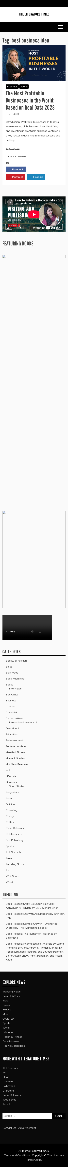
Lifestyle (11, 776)
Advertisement (27, 1127)
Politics (10, 822)
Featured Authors (16, 746)
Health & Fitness (15, 752)
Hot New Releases (17, 764)
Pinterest (17, 177)
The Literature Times (34, 14)
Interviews (15, 688)
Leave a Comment (17, 156)
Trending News (15, 864)
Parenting (11, 810)
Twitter (38, 169)
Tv (7, 870)
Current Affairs (14, 718)
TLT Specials (13, 852)
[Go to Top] (63, 1163)
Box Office (12, 694)
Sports (10, 846)
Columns (11, 706)
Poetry (10, 816)
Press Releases (15, 828)
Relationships (14, 834)
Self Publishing (14, 840)
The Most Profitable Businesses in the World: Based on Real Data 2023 (30, 100)
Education (11, 734)
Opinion (10, 804)
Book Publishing (15, 678)
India (8, 770)
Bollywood (12, 672)
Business (12, 86)
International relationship (23, 722)
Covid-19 (11, 712)
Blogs (9, 666)
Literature (11, 782)
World (24, 86)
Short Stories (17, 786)
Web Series (12, 876)
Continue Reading (12, 149)
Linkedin (38, 177)
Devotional (12, 728)
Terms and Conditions (17, 1155)
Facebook (17, 169)
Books (9, 684)
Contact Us (9, 1127)
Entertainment (14, 740)
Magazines (12, 792)
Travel (9, 858)
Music (9, 798)
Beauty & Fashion (16, 660)
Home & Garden (15, 758)
